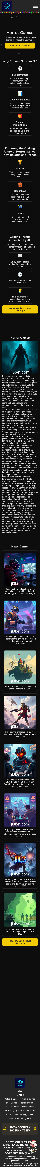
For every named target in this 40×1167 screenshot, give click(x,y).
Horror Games (11, 1103)
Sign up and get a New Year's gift (20, 309)
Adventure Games (27, 1099)
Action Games (11, 1099)
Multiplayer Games (27, 1103)
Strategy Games (27, 1114)
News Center (14, 1118)
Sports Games (12, 1114)
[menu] (35, 6)
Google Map (26, 1118)
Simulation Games (26, 1110)
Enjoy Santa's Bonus (20, 46)
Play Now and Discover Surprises (20, 942)
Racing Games (27, 1107)
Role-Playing (11, 1110)
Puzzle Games (12, 1107)
